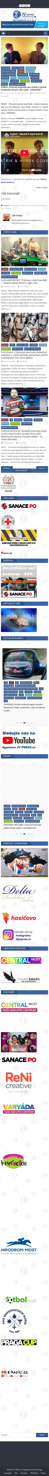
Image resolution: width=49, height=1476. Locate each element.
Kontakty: (23, 1473)
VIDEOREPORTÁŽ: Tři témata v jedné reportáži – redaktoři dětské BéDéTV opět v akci (24, 281)
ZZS (5, 700)
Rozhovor (28, 420)
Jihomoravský (18, 68)
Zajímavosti (36, 81)
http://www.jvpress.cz (20, 223)
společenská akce (10, 803)
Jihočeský (6, 68)
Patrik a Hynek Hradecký (30, 205)
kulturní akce (16, 800)
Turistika (33, 345)
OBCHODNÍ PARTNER (15, 948)
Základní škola (41, 273)
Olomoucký (22, 74)
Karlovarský (30, 68)
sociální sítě (38, 800)
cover (12, 205)
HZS (15, 688)
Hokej (43, 1473)
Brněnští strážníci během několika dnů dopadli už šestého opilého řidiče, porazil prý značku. (8, 468)
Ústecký (5, 81)
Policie (17, 691)
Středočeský (23, 78)
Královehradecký (8, 71)
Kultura (21, 71)
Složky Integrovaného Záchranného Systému (20, 694)
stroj (27, 803)
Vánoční (8, 208)
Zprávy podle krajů (17, 84)
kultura (17, 205)
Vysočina (14, 81)
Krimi (21, 688)
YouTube (5, 273)
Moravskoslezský (8, 74)
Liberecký (30, 71)
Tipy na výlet (22, 345)
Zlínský (4, 84)
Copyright (7, 1473)
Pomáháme (27, 800)
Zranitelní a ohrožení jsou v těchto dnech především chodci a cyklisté (43, 468)
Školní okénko (30, 269)
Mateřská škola (16, 269)
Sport (12, 345)
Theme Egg (37, 1469)
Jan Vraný (24, 93)
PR (11, 420)
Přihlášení (34, 1473)
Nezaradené (8, 691)
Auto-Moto (8, 688)
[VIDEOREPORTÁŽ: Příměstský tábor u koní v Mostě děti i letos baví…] (24, 781)
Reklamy (18, 420)
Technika (35, 78)
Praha (13, 78)
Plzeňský (5, 78)
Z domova (25, 81)
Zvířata (22, 809)
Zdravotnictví (19, 697)
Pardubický (34, 74)
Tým (15, 1473)
